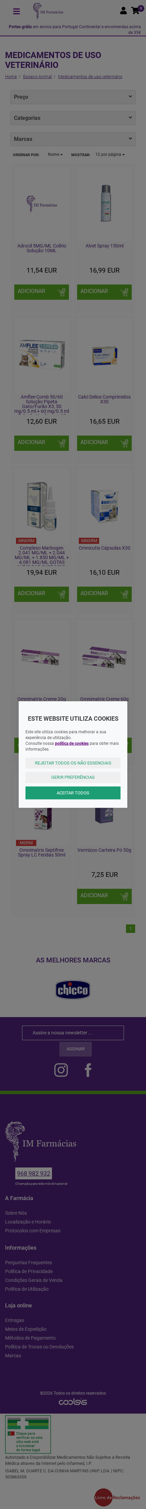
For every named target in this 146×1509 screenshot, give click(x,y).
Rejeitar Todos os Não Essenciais (73, 762)
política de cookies (72, 743)
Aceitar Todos (73, 792)
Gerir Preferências (73, 777)
